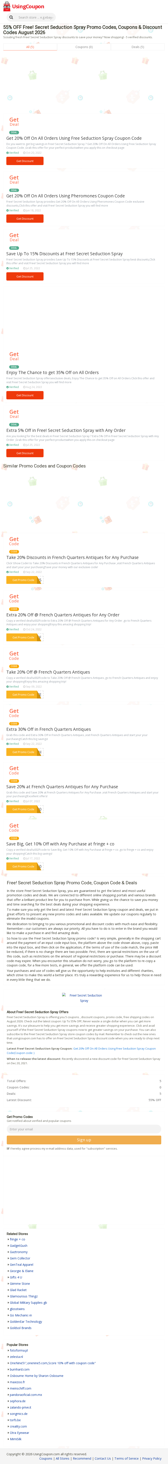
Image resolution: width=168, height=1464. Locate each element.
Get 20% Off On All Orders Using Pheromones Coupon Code (65, 196)
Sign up (84, 1139)
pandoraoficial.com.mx (26, 1395)
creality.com (18, 1426)
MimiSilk (15, 1439)
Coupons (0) (84, 47)
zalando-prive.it (20, 1407)
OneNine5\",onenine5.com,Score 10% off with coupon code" (53, 1363)
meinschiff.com (20, 1388)
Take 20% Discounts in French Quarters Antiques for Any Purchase (72, 557)
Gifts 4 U (16, 1277)
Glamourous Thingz (24, 1296)
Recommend (82, 1458)
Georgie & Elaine (21, 1271)
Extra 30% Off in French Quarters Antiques (48, 729)
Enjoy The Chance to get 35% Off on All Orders (52, 372)
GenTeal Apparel (21, 1264)
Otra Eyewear (19, 1433)
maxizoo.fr (17, 1382)
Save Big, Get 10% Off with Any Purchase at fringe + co (60, 844)
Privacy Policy (151, 1458)
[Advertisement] (84, 83)
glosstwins (17, 1309)
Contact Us (103, 1458)
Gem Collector (20, 1258)
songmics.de (19, 1414)
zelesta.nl (16, 1357)
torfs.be (15, 1420)
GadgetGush (18, 1245)
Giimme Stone (20, 1283)
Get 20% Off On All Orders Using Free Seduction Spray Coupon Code (74, 138)
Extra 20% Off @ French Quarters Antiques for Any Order (62, 615)
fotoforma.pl (19, 1350)
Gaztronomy (19, 1252)
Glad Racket (18, 1290)
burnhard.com (20, 1369)
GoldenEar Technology (26, 1321)
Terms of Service (126, 1458)
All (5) (30, 47)
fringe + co (17, 1239)
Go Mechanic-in (21, 1315)
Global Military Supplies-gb (28, 1302)
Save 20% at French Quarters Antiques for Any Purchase (62, 787)
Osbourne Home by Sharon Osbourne (36, 1376)
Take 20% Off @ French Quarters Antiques (48, 672)
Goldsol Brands (21, 1328)
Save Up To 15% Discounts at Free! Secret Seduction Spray (64, 254)
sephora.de (18, 1401)
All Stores (62, 1458)
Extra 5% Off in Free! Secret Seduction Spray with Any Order (66, 430)
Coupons (45, 1458)
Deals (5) (137, 47)
